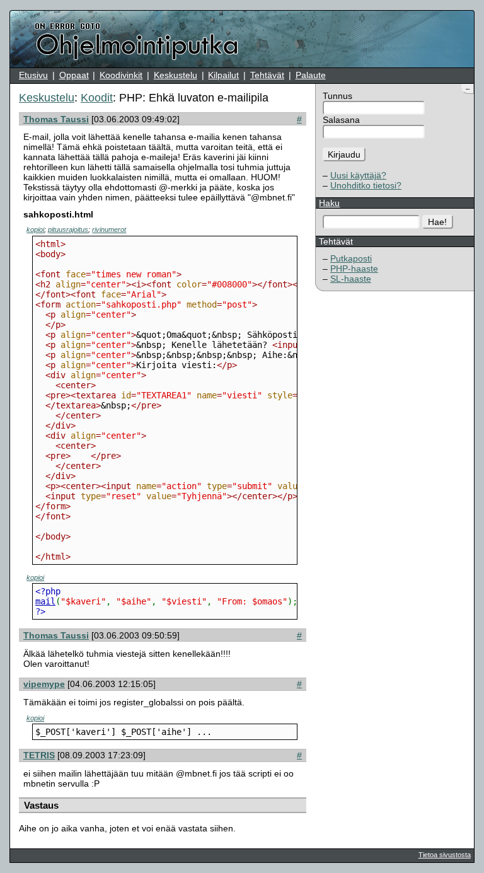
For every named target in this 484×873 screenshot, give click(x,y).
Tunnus (337, 96)
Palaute (311, 75)
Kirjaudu (344, 154)
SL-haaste (350, 279)
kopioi (35, 229)
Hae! (437, 222)
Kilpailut (223, 75)
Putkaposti (351, 258)
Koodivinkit (121, 75)
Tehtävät (267, 75)
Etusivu (33, 75)
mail (45, 601)
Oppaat (74, 75)
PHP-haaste (354, 268)
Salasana (341, 120)
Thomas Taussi (56, 119)
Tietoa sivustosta (444, 855)
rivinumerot (109, 229)
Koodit (97, 97)
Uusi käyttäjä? (358, 175)
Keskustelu (175, 75)
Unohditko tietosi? (365, 185)
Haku (329, 203)
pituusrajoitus (68, 229)
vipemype (44, 684)
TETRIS (39, 755)
